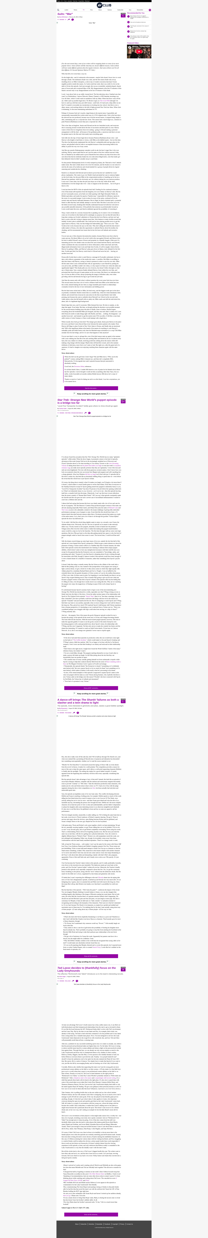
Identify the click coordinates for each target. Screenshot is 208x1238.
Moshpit (87, 1)
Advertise (91, 1224)
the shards (68, 712)
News (75, 10)
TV (83, 10)
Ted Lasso (68, 981)
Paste (58, 1)
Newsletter (140, 10)
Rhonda (100, 877)
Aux (130, 10)
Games (110, 10)
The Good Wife (105, 101)
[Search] (57, 10)
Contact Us (129, 1224)
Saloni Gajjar (62, 976)
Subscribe (120, 10)
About (77, 1224)
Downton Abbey (79, 366)
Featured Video (133, 43)
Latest (66, 10)
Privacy (122, 1224)
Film (91, 10)
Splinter (75, 1)
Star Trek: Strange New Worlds (74, 413)
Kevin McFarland (63, 17)
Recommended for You (135, 13)
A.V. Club (64, 1)
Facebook (107, 1224)
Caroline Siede (62, 408)
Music (100, 10)
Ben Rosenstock (63, 708)
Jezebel (70, 1)
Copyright (115, 1224)
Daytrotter (81, 1)
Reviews (62, 19)
